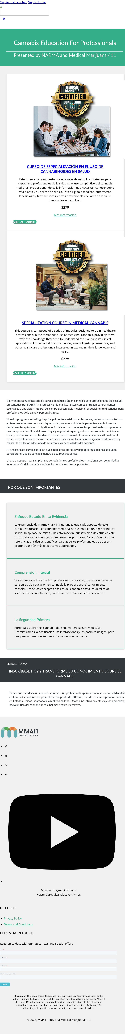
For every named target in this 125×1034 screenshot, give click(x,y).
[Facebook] (6, 746)
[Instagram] (6, 755)
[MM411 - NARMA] (24, 14)
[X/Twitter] (6, 765)
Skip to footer (37, 2)
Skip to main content (13, 2)
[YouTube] (62, 881)
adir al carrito (25, 222)
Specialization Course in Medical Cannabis (65, 323)
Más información (65, 215)
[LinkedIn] (6, 774)
